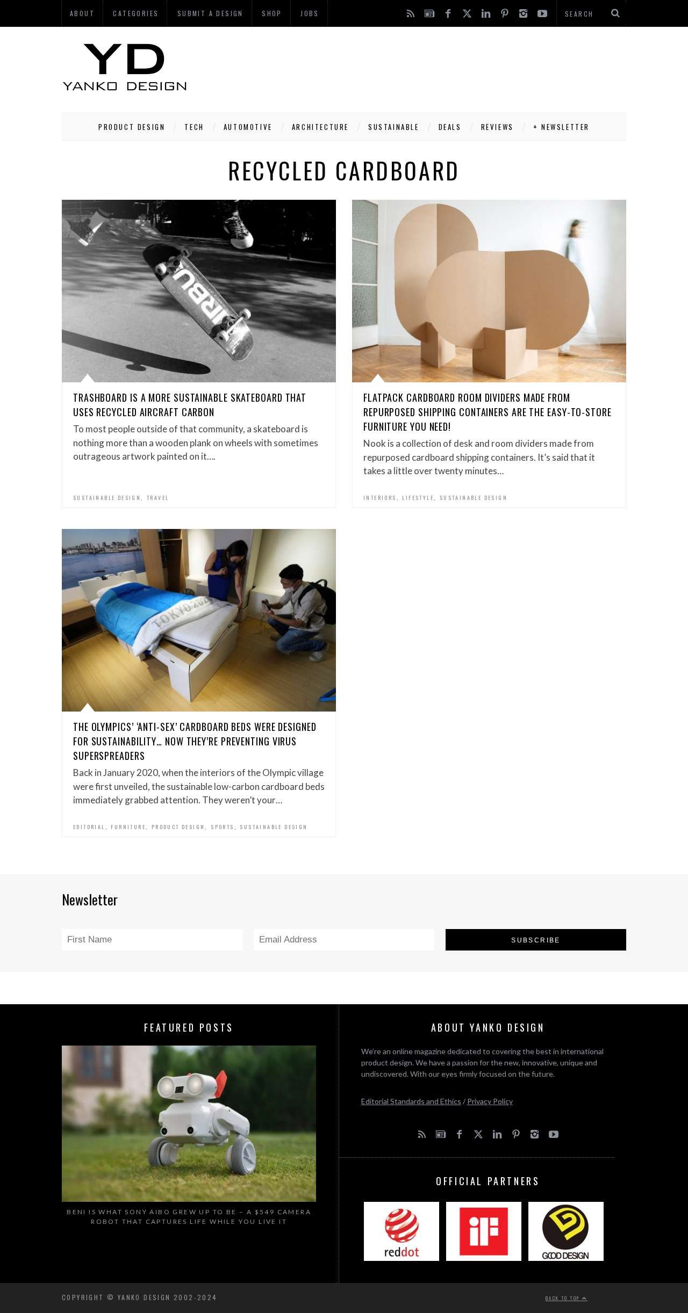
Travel (158, 498)
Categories (136, 13)
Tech (194, 126)
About (82, 13)
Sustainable (393, 126)
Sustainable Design (107, 498)
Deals (450, 126)
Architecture (320, 126)
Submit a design (210, 13)
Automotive (248, 126)
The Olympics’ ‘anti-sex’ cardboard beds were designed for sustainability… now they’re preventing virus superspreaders (195, 741)
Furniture (128, 827)
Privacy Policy (490, 1101)
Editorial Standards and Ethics (411, 1101)
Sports (222, 827)
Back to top (564, 1298)
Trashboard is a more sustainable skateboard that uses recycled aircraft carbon (189, 404)
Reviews (497, 126)
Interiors (380, 498)
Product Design (131, 126)
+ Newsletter (561, 126)
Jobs (309, 13)
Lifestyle (418, 498)
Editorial (89, 827)
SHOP (272, 13)
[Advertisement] (430, 67)
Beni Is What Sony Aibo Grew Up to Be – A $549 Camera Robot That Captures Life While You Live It (189, 1216)
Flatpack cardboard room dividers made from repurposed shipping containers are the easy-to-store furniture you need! (487, 411)
